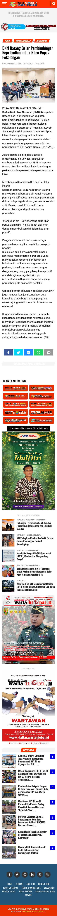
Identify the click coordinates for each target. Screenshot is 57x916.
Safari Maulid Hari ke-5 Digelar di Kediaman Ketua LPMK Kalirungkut (32, 834)
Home (7, 40)
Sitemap (19, 884)
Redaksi (28, 895)
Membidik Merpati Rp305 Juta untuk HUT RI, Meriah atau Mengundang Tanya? (34, 556)
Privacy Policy (9, 891)
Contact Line (44, 884)
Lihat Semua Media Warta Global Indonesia (28, 428)
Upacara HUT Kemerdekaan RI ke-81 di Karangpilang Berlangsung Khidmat (32, 850)
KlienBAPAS (42, 40)
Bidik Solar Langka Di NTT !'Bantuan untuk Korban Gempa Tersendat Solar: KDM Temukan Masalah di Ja (34, 571)
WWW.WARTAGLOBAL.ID (34, 911)
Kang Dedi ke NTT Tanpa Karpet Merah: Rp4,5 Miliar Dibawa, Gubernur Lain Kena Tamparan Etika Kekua (36, 586)
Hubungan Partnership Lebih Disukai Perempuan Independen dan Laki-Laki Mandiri (34, 526)
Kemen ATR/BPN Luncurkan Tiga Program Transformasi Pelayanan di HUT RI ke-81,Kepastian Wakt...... (31, 760)
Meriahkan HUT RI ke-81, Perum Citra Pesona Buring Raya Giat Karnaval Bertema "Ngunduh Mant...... (31, 806)
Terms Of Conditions (31, 887)
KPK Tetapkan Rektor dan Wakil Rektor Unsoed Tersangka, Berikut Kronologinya (35, 541)
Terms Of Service (10, 887)
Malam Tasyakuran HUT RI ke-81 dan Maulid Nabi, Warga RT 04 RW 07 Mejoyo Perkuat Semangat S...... (33, 775)
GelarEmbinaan (23, 40)
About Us (30, 884)
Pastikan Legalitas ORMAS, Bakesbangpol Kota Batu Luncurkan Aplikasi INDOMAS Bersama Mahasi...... (31, 821)
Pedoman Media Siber (45, 891)
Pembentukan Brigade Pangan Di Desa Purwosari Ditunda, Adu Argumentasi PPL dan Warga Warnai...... (33, 790)
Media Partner (25, 891)
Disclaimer (49, 887)
